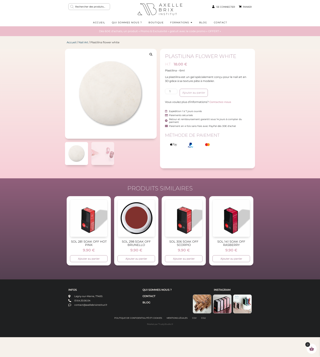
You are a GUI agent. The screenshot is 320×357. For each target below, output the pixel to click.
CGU (203, 318)
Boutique (156, 22)
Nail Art (83, 42)
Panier (247, 6)
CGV (194, 318)
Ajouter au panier (193, 92)
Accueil (99, 22)
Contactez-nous (220, 102)
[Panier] (240, 6)
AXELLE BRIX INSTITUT (160, 9)
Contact (220, 22)
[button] (151, 54)
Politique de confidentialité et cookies (138, 318)
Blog (203, 22)
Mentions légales (177, 318)
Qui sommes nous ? (127, 22)
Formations (179, 22)
